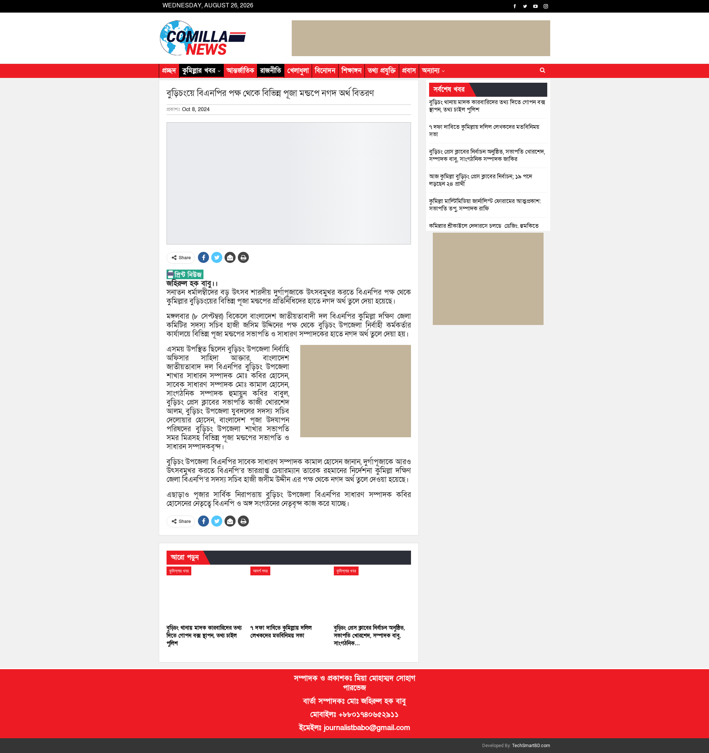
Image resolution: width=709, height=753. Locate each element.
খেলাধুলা (298, 70)
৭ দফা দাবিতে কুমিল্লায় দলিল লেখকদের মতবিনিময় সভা (484, 130)
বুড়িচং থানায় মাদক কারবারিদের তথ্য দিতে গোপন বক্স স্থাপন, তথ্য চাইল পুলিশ (487, 106)
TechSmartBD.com (531, 745)
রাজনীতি (270, 70)
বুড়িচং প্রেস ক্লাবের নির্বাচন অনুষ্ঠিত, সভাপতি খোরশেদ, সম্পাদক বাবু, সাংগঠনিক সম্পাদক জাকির (487, 155)
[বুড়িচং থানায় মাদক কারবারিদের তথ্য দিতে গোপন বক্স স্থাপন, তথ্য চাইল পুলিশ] (205, 593)
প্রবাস (409, 70)
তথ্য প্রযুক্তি (382, 70)
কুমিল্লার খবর (198, 70)
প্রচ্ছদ (169, 70)
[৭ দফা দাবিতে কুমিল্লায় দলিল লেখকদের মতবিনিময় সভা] (289, 593)
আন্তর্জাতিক (240, 70)
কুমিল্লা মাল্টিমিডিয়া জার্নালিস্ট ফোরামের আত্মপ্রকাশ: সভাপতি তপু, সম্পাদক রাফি (485, 205)
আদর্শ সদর (260, 571)
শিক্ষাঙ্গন (352, 70)
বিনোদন (325, 70)
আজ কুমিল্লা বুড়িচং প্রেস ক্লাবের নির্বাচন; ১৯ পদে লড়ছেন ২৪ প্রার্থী (480, 180)
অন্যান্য (430, 70)
